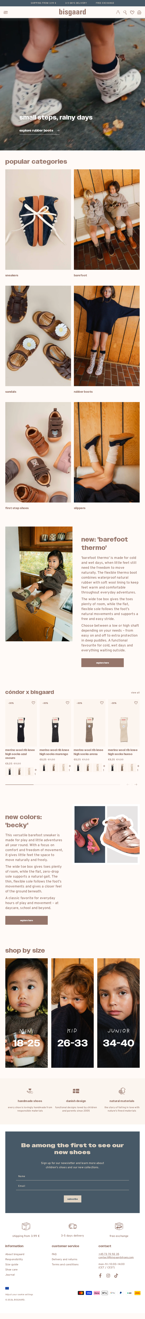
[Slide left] (128, 785)
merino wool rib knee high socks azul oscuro (20, 754)
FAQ (54, 1254)
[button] (125, 12)
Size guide (11, 1264)
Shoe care (11, 1270)
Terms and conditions (65, 1264)
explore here (102, 663)
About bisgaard (14, 1254)
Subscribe (72, 1199)
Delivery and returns (64, 1259)
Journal (10, 1275)
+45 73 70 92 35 (108, 1254)
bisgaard (19, 1300)
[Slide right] (136, 785)
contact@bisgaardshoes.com (116, 1257)
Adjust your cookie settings (19, 1294)
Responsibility (14, 1259)
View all (135, 692)
